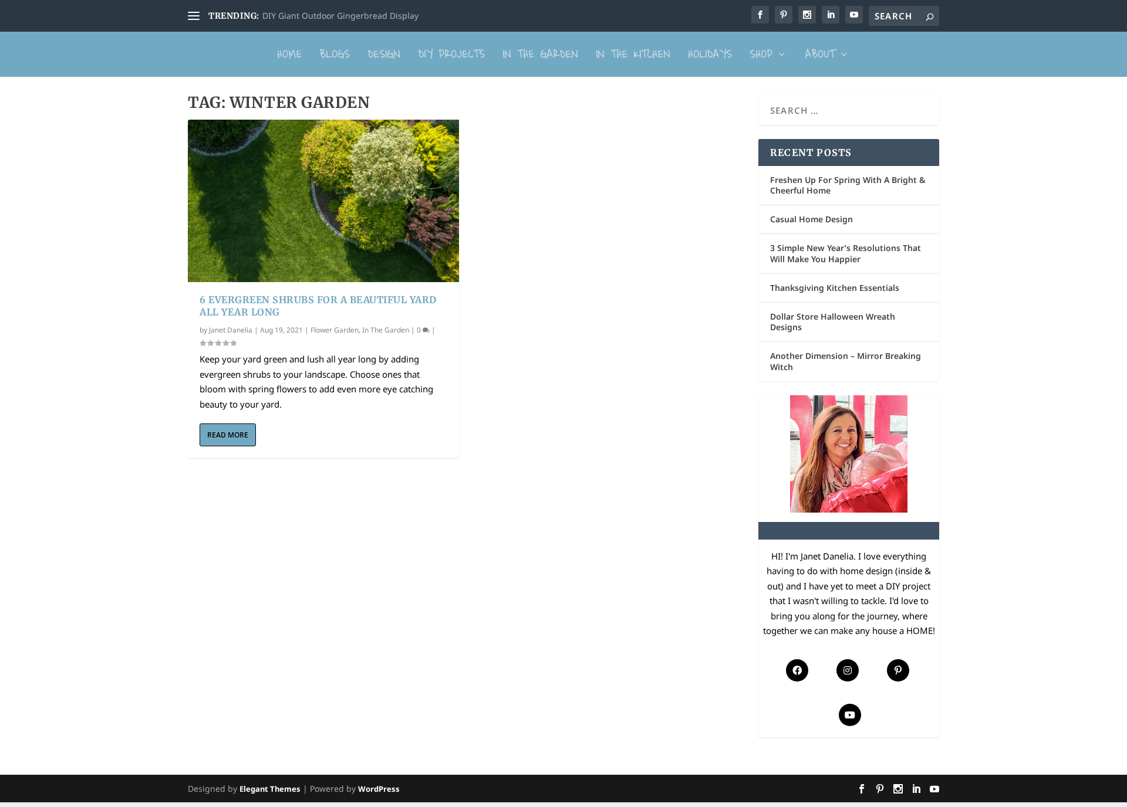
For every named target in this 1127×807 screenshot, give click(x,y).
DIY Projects (452, 54)
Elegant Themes (270, 789)
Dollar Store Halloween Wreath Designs (832, 322)
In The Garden (541, 54)
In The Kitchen (633, 54)
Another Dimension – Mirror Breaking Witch (845, 361)
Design (384, 54)
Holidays (711, 54)
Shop (761, 54)
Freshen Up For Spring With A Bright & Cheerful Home (847, 185)
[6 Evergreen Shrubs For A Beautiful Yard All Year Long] (323, 201)
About (820, 54)
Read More (227, 435)
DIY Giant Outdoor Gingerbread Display (340, 15)
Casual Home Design (811, 219)
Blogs (335, 54)
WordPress (379, 789)
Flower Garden (335, 330)
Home (290, 54)
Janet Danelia (230, 330)
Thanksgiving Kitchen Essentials (834, 287)
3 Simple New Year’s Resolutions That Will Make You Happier (845, 253)
